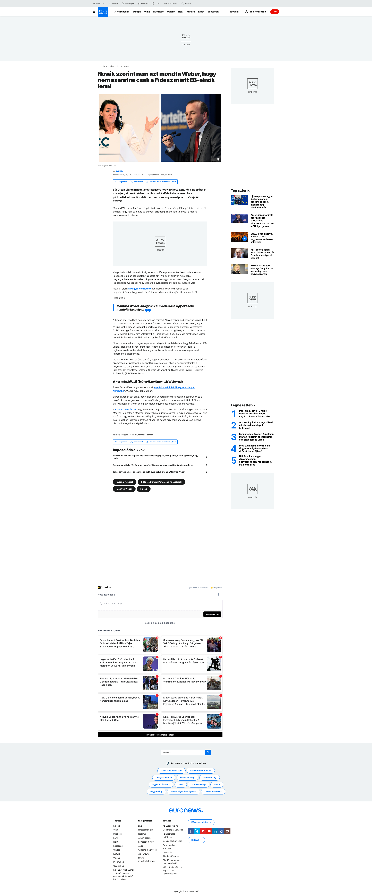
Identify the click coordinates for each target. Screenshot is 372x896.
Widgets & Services (147, 850)
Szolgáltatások (145, 820)
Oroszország (209, 777)
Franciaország (187, 777)
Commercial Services (173, 829)
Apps (140, 846)
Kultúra (191, 11)
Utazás (171, 11)
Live (275, 11)
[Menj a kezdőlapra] (103, 12)
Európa (137, 11)
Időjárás (142, 834)
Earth (201, 11)
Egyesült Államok (161, 784)
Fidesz (143, 488)
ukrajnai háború (164, 777)
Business (158, 11)
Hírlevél (195, 840)
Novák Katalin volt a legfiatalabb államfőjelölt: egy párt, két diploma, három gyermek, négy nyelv (155, 456)
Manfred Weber (124, 488)
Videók (116, 857)
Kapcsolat (167, 852)
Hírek (105, 66)
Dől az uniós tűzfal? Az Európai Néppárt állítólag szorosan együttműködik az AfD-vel (153, 465)
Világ (147, 11)
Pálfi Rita (120, 171)
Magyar (99, 3)
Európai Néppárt (125, 481)
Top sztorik (240, 190)
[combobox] (197, 3)
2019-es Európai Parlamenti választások (161, 481)
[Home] (98, 66)
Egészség (213, 11)
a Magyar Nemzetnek (139, 288)
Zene (180, 784)
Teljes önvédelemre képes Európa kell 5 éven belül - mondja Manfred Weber (149, 472)
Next (180, 11)
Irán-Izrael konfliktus (171, 770)
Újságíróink (118, 865)
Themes (117, 820)
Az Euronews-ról (170, 826)
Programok (118, 862)
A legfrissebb (122, 11)
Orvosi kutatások (213, 791)
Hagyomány (156, 791)
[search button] (182, 3)
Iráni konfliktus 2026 (200, 770)
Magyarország (123, 66)
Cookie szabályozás (172, 841)
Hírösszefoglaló (145, 829)
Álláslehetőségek (171, 856)
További (167, 820)
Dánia (217, 784)
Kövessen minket (146, 842)
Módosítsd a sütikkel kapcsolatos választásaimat (172, 870)
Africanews (143, 854)
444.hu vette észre (125, 409)
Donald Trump (199, 784)
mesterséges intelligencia (183, 791)
